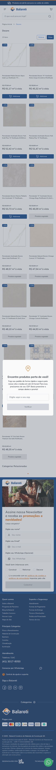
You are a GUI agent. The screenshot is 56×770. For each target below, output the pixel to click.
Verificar (28, 407)
